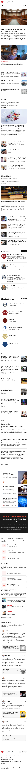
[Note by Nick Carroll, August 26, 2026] (14, 640)
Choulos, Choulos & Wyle (14, 236)
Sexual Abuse (4, 27)
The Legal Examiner (8, 767)
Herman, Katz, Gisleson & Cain (14, 254)
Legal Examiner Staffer (7, 42)
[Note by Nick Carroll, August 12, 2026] (14, 731)
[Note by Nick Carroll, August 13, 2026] (14, 709)
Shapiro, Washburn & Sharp (8, 212)
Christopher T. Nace (12, 286)
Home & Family (4, 61)
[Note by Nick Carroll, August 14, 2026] (14, 687)
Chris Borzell (10, 265)
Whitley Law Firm (6, 360)
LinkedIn (8, 768)
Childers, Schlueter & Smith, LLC (16, 227)
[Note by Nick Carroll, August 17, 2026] (14, 664)
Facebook (3, 768)
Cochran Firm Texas (13, 144)
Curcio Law (11, 244)
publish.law (21, 767)
